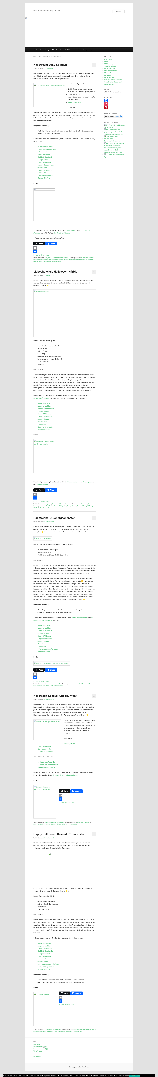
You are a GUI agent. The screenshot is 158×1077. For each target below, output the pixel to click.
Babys (106, 61)
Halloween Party (82, 260)
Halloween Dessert (57, 260)
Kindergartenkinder (51, 822)
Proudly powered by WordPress (79, 1067)
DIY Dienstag (108, 64)
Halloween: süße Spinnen (50, 65)
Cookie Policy (44, 50)
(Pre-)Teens (108, 59)
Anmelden (36, 1044)
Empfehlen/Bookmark (41, 255)
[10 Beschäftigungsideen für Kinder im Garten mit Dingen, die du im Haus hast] (114, 132)
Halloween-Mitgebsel (45, 261)
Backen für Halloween (87, 258)
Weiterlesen (136, 1076)
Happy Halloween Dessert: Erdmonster (58, 834)
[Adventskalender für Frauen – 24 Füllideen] (114, 150)
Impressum (93, 50)
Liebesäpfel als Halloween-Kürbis (55, 271)
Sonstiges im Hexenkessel (113, 82)
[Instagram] (114, 104)
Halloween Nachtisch (70, 260)
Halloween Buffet (45, 260)
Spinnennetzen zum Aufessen (49, 964)
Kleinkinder (60, 822)
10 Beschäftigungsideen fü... (113, 134)
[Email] (64, 248)
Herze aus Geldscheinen (112, 141)
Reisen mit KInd (109, 77)
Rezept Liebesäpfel (83, 506)
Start (35, 50)
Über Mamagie (56, 50)
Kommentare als (40, 1049)
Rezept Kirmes (71, 506)
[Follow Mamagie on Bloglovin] (113, 117)
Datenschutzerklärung (80, 50)
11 (94, 696)
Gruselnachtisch (79, 1029)
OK (130, 1076)
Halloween (36, 260)
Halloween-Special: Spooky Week (55, 696)
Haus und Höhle (109, 68)
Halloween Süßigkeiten (59, 506)
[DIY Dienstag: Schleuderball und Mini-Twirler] (109, 125)
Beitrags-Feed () (40, 1046)
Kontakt (67, 50)
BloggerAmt (37, 1056)
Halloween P (49, 686)
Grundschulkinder (110, 66)
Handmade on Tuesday (62, 233)
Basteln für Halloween (83, 822)
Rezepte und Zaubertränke (60, 258)
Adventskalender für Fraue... (113, 152)
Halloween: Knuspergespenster (54, 518)
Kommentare (56, 261)
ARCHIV (106, 92)
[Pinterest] (114, 107)
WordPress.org (38, 1051)
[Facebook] (114, 100)
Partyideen (48, 258)
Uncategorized (109, 84)
